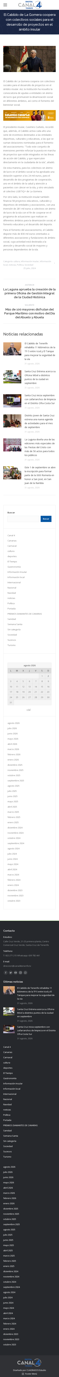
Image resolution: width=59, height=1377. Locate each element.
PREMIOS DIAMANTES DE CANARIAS (25, 613)
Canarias (12, 540)
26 (23, 697)
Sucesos (12, 639)
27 (29, 697)
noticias (12, 264)
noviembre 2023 (15, 895)
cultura (16, 261)
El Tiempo (12, 561)
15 (42, 686)
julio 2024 (12, 853)
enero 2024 (13, 885)
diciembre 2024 (15, 827)
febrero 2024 (14, 879)
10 (11, 686)
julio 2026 (12, 728)
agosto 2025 (14, 785)
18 (17, 691)
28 (36, 697)
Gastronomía (14, 566)
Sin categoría (14, 629)
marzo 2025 (13, 811)
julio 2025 (12, 791)
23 (48, 691)
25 (17, 697)
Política (20, 264)
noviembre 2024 (15, 832)
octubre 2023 (14, 900)
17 (11, 691)
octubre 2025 (14, 775)
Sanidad (12, 619)
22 (42, 691)
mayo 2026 (13, 738)
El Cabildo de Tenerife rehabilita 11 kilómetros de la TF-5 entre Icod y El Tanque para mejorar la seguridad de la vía (40, 351)
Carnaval (12, 545)
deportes (12, 556)
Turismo (12, 645)
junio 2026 (13, 733)
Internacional (14, 582)
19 (23, 691)
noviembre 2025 (15, 770)
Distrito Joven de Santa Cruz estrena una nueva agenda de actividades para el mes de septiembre (39, 421)
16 (48, 686)
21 (36, 691)
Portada (12, 608)
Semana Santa (15, 624)
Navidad (12, 592)
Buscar (11, 512)
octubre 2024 (14, 838)
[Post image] (12, 348)
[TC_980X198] (29, 119)
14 (36, 686)
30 (48, 697)
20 (29, 691)
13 (29, 686)
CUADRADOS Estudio (36, 1370)
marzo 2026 (13, 749)
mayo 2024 (13, 864)
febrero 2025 (14, 817)
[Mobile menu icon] (5, 5)
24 (11, 697)
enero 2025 (13, 822)
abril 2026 (12, 743)
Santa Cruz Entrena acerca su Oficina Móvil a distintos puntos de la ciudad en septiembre (40, 377)
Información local (16, 577)
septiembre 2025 (16, 780)
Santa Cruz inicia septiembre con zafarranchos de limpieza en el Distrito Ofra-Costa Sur (40, 399)
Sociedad (29, 264)
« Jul (28, 709)
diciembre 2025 (15, 764)
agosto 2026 (14, 723)
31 (11, 702)
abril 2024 (12, 869)
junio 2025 (13, 796)
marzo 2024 (13, 874)
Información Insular (30, 261)
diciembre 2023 (15, 890)
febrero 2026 (14, 754)
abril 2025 (12, 806)
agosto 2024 (14, 848)
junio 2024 (13, 858)
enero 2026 (13, 759)
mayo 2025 (13, 801)
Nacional (12, 587)
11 (17, 686)
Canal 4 (11, 535)
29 (42, 697)
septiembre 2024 (16, 843)
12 (23, 686)
